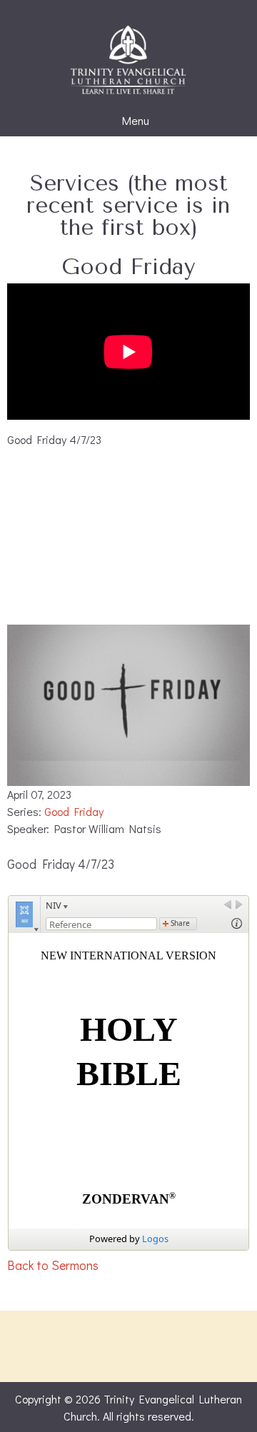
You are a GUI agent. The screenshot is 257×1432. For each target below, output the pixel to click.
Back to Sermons (53, 1265)
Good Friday (74, 811)
